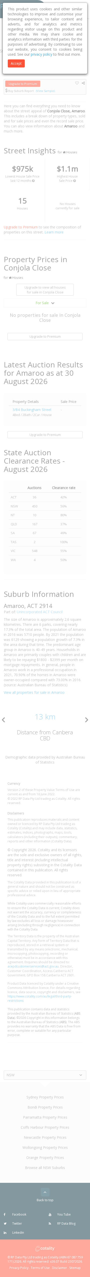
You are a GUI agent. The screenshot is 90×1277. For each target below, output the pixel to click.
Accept (16, 63)
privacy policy (41, 54)
